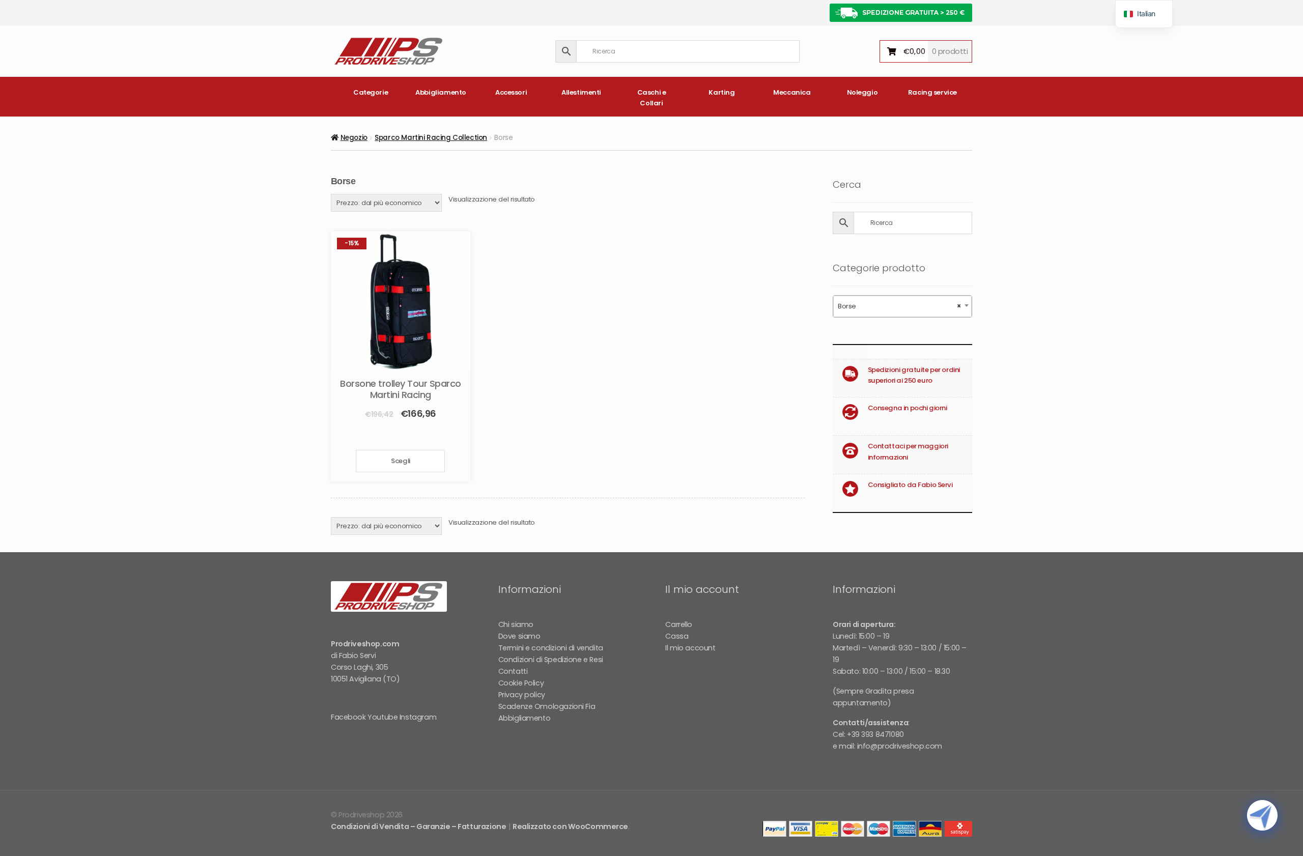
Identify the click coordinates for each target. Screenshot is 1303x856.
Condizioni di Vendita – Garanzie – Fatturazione (418, 826)
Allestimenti (581, 92)
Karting (721, 92)
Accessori (511, 92)
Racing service (932, 92)
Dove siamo (519, 636)
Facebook (348, 717)
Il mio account (690, 648)
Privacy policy (521, 695)
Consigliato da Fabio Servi (910, 485)
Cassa (676, 636)
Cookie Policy (521, 683)
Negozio (354, 137)
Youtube (382, 717)
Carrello (678, 624)
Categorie (370, 92)
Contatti (513, 671)
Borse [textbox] (899, 306)
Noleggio (862, 92)
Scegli (400, 461)
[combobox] (902, 306)
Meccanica (791, 92)
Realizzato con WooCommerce (570, 826)
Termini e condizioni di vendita (550, 648)
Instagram (418, 717)
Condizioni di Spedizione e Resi (550, 659)
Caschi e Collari (651, 98)
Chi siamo (515, 624)
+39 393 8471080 (875, 734)
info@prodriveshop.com (899, 746)
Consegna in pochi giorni (907, 408)
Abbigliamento (440, 92)
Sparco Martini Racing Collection (431, 137)
